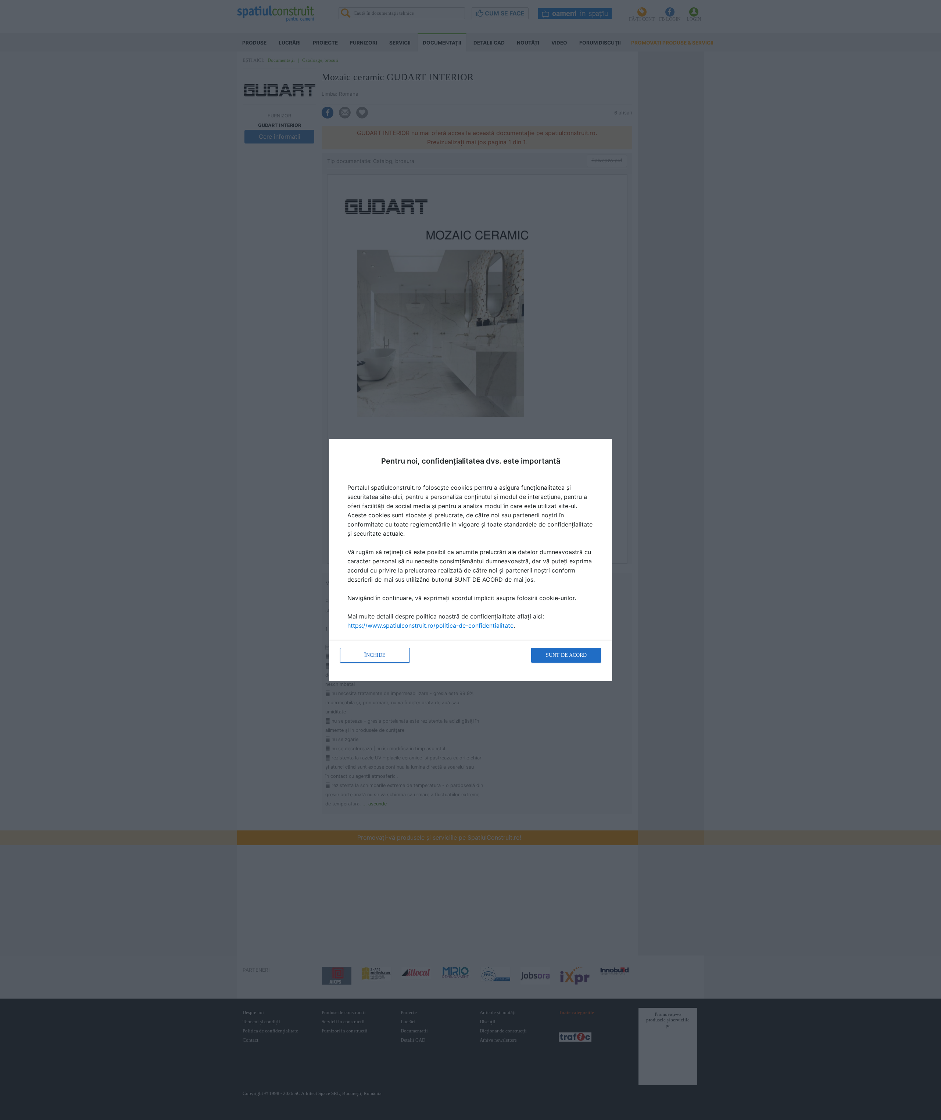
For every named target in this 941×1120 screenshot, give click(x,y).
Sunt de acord (566, 655)
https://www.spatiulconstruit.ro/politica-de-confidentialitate (430, 625)
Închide (375, 655)
